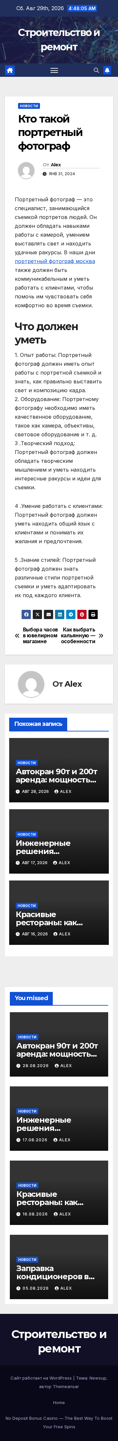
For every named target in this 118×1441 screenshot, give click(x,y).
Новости (29, 106)
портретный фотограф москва (55, 261)
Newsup (97, 1378)
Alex (56, 165)
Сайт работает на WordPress (41, 1378)
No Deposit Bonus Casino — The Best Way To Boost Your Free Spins (59, 1422)
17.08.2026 (36, 1139)
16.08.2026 (36, 1214)
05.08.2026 (36, 1288)
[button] (96, 70)
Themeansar (66, 1386)
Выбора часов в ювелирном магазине (40, 636)
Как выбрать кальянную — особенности (78, 636)
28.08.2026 (36, 1065)
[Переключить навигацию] (54, 70)
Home (59, 1402)
